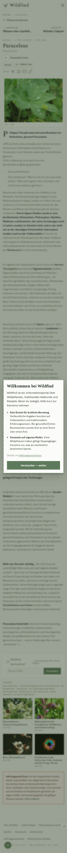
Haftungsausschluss (30, 455)
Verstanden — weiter (33, 465)
